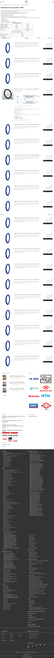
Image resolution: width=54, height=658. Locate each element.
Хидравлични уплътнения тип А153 (35, 497)
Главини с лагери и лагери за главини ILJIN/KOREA (10, 469)
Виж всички (4, 446)
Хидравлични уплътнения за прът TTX (9, 543)
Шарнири (30, 565)
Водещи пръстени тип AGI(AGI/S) (34, 556)
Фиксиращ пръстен (6, 492)
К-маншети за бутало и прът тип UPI (35, 459)
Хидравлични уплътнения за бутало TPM (36, 476)
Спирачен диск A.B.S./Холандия (34, 578)
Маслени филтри (31, 601)
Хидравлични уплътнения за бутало (34, 462)
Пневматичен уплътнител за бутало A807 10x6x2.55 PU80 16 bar (26, 185)
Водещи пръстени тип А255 (33, 552)
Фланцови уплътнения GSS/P (7, 577)
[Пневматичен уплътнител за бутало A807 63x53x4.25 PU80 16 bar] (7, 150)
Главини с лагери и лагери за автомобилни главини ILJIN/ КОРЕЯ (38, 560)
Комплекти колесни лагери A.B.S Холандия (35, 563)
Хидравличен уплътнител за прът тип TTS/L (10, 536)
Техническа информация (32, 416)
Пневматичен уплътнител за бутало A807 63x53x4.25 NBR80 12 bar (27, 124)
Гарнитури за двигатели (32, 548)
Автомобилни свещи (32, 617)
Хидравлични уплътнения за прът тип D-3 (36, 505)
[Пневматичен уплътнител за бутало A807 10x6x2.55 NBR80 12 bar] (7, 367)
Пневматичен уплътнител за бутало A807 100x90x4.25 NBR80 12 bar (27, 73)
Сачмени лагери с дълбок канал (7, 474)
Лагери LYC (5, 496)
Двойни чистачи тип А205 (7, 589)
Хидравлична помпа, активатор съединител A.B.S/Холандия (38, 608)
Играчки (29, 622)
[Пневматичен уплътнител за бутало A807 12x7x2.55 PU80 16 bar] (7, 212)
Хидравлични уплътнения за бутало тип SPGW (36, 465)
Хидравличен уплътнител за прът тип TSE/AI (10, 535)
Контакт (11, 636)
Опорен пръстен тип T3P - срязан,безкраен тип (10, 581)
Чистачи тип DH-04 (32, 546)
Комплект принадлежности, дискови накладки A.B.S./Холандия (38, 584)
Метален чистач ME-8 (6, 608)
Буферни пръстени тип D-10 (34, 506)
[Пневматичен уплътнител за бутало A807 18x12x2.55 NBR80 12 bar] (7, 351)
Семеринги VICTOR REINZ (7, 464)
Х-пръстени (30, 615)
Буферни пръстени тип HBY (34, 511)
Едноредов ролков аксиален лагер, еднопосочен (10, 502)
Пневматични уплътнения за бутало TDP (10, 565)
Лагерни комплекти (6, 486)
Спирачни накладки (32, 594)
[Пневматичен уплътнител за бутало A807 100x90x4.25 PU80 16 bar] (7, 69)
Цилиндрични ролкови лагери (7, 479)
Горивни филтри (31, 602)
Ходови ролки (5, 500)
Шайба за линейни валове (7, 526)
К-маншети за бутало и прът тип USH (35, 458)
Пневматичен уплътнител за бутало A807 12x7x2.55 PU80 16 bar (26, 201)
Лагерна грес (5, 513)
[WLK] (46, 406)
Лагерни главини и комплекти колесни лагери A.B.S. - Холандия (12, 472)
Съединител (30, 605)
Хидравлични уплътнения (33, 451)
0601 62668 (34, 637)
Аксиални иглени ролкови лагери (8, 507)
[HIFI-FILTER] (34, 396)
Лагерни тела (5, 487)
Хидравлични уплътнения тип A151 (35, 495)
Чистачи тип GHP (31, 545)
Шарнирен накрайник (6, 523)
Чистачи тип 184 (5, 601)
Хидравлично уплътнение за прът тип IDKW (10, 544)
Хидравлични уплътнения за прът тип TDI (36, 513)
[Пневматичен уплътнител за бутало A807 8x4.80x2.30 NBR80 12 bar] (7, 166)
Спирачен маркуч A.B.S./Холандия (34, 588)
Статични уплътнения (6, 570)
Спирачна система (31, 575)
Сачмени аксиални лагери (7, 475)
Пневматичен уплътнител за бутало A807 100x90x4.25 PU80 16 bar (27, 58)
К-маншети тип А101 (33, 453)
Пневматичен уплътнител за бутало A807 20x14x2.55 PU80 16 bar (27, 310)
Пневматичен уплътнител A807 (8, 564)
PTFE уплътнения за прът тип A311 (35, 503)
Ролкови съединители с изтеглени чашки (9, 527)
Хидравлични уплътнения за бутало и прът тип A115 (37, 455)
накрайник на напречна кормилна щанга (35, 572)
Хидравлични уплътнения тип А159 (35, 501)
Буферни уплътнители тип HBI (8, 546)
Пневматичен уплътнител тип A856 (9, 556)
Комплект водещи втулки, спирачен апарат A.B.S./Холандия (38, 587)
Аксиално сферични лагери (7, 530)
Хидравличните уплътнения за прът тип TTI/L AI (37, 515)
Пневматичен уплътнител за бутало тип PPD (10, 568)
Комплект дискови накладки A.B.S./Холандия (35, 580)
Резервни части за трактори (33, 620)
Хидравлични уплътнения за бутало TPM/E (36, 484)
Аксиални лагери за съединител (7, 533)
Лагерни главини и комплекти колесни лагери (9, 481)
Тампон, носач (31, 571)
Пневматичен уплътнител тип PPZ (9, 566)
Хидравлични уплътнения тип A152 (35, 496)
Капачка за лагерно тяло (6, 516)
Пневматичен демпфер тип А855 (8, 555)
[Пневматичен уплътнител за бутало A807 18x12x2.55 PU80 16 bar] (7, 336)
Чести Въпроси (4, 640)
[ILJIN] (34, 379)
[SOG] (46, 379)
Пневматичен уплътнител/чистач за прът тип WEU (11, 559)
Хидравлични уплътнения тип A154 (35, 498)
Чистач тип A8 (31, 541)
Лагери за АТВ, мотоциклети (7, 499)
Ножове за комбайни (32, 624)
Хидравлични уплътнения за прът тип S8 (36, 512)
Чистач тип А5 (31, 535)
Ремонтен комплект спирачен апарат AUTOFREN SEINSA (37, 593)
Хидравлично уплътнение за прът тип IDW (10, 545)
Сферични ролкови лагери (7, 482)
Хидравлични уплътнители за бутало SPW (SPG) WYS (38, 489)
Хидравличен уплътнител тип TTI (8, 534)
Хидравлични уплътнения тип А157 (35, 500)
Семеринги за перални (6, 458)
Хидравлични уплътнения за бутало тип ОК (36, 477)
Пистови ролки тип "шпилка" (7, 508)
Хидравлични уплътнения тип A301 (35, 475)
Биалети (30, 566)
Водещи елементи (31, 550)
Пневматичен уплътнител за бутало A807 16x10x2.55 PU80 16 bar (27, 217)
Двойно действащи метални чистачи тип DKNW (11, 597)
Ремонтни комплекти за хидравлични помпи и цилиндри (11, 548)
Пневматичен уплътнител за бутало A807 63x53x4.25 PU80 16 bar (27, 139)
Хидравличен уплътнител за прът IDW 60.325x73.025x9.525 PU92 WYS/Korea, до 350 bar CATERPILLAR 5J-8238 (18, 376)
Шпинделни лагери (6, 529)
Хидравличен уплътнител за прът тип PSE (10, 539)
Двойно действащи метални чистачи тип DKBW (11, 596)
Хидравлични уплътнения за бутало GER (36, 485)
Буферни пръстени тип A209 (34, 502)
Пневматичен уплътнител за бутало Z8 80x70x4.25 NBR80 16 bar (26, 89)
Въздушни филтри (31, 600)
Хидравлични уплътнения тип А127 (35, 474)
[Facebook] (29, 640)
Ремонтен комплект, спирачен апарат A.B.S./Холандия (37, 586)
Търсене (11, 638)
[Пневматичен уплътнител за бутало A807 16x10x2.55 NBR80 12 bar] (7, 305)
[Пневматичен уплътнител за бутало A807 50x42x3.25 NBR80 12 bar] (7, 259)
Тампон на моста (31, 570)
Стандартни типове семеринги (7, 452)
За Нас (3, 636)
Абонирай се (5, 395)
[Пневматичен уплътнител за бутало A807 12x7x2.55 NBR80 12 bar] (7, 290)
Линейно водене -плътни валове (7, 521)
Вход (2, 638)
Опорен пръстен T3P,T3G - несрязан (8, 582)
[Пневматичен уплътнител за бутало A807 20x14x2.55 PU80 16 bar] (7, 321)
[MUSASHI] (46, 388)
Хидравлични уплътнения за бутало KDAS (36, 463)
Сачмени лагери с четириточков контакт (9, 501)
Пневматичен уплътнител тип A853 (9, 554)
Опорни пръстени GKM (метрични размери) (9, 578)
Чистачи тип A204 (5, 586)
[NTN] (46, 396)
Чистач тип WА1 (31, 540)
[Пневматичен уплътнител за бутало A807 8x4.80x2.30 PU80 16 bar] (7, 181)
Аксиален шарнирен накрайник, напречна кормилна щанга (37, 573)
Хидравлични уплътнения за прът (34, 491)
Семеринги (4, 451)
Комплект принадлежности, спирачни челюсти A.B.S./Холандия (38, 585)
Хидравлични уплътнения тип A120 (35, 493)
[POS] (34, 388)
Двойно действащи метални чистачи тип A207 (10, 590)
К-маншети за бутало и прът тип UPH (35, 457)
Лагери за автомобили (6, 494)
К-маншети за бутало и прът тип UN (35, 456)
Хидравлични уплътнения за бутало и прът (35, 452)
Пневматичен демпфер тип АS (8, 558)
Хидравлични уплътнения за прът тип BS (36, 492)
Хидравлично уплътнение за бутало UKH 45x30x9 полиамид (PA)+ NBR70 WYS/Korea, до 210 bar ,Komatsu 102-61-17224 (17, 383)
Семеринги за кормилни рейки (7, 459)
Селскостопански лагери (6, 473)
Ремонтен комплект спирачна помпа (34, 592)
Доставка (19, 636)
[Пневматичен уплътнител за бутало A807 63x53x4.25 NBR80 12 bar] (7, 135)
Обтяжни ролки (5, 522)
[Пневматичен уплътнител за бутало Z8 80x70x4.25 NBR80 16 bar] (7, 100)
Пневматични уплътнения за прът (8, 552)
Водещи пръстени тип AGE (33, 557)
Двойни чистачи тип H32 (32, 539)
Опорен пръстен (5, 489)
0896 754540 (34, 635)
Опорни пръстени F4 (6, 575)
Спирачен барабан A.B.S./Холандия (34, 579)
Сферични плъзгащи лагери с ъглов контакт (9, 515)
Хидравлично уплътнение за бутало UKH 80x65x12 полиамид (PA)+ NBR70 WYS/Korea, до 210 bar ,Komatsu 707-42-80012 (18, 389)
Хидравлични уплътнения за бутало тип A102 (36, 468)
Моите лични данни (27, 654)
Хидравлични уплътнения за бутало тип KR (36, 464)
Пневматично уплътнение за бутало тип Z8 (10, 567)
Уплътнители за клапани (6, 460)
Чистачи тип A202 (5, 585)
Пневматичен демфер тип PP (8, 560)
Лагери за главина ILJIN (32, 564)
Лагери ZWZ (5, 495)
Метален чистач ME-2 (6, 607)
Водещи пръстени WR (32, 551)
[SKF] (34, 406)
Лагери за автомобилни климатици (8, 493)
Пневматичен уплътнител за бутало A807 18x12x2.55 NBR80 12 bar (27, 340)
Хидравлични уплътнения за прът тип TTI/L (36, 514)
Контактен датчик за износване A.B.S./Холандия (36, 591)
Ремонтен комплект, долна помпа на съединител (36, 609)
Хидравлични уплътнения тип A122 (35, 494)
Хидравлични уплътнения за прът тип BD (36, 507)
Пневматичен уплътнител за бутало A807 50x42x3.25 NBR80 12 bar (27, 248)
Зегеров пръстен (5, 509)
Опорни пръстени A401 (6, 571)
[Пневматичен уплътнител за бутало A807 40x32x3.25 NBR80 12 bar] (7, 244)
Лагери (3, 468)
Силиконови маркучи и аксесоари (34, 626)
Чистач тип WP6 (31, 538)
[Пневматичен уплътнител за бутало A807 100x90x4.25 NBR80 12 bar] (7, 84)
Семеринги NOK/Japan (6, 466)
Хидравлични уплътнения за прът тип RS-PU (36, 510)
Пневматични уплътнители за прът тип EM (10, 557)
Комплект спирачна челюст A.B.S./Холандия (35, 581)
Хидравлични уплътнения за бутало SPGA (36, 488)
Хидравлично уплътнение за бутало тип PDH (36, 479)
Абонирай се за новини (6, 444)
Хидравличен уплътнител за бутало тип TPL (36, 483)
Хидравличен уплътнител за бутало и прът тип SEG (37, 460)
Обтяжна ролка (5, 520)
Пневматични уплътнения (7, 551)
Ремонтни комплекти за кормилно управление (36, 611)
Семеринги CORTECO (6, 461)
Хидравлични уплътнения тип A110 (35, 472)
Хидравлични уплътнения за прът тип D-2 (36, 504)
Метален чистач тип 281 (6, 609)
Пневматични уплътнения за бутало (8, 561)
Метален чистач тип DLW (7, 594)
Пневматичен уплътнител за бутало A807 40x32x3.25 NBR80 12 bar (27, 233)
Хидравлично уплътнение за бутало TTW (36, 487)
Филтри (29, 598)
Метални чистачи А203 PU (7, 604)
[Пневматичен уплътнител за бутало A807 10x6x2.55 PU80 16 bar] (7, 196)
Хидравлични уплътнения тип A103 (35, 469)
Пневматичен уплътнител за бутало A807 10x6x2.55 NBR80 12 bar (27, 356)
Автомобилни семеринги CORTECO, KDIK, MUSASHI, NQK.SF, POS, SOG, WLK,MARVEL (14, 454)
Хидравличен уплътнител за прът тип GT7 (10, 542)
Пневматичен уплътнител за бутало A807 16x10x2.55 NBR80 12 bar (27, 294)
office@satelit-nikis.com (36, 633)
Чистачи (3, 584)
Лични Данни (12, 640)
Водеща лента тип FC (32, 555)
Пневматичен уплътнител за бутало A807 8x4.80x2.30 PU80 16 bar (27, 170)
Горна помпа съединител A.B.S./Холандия (35, 607)
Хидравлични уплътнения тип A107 (35, 454)
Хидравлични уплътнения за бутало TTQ (36, 486)
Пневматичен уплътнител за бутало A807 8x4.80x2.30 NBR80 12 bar (27, 155)
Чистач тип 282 (5, 602)
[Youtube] (31, 640)
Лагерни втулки (5, 488)
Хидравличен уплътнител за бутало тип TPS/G (36, 482)
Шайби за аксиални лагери (7, 506)
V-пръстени (4, 549)
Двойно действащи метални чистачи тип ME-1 (10, 603)
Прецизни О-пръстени (32, 613)
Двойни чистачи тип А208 (7, 591)
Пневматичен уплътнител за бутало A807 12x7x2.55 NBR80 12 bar (27, 279)
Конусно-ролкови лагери (6, 480)
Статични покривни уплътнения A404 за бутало (10, 576)
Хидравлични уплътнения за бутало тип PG (36, 466)
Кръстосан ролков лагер (6, 528)
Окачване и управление (32, 559)
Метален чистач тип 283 (32, 534)
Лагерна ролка (5, 514)
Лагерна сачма (5, 519)
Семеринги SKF (5, 465)
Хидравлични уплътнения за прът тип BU (10, 541)
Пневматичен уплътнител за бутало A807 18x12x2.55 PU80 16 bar (27, 325)
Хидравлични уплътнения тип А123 (35, 473)
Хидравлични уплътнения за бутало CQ (35, 467)
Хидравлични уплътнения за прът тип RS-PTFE (11, 540)
